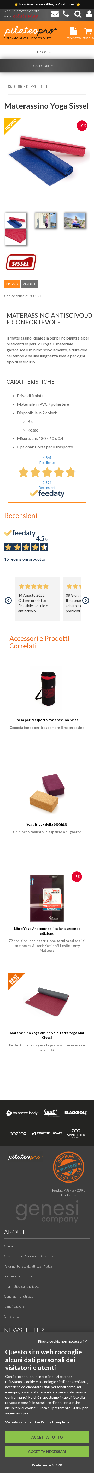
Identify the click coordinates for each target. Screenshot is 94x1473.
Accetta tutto (47, 1437)
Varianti (29, 284)
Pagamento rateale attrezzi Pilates (28, 1266)
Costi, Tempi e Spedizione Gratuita (28, 1256)
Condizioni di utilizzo (18, 1296)
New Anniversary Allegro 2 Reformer (47, 4)
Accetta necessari (47, 1451)
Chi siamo (11, 1316)
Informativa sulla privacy (21, 1286)
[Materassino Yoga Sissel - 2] (45, 220)
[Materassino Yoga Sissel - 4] (15, 237)
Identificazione (14, 1306)
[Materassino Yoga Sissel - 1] (15, 220)
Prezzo (12, 284)
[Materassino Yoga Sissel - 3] (74, 220)
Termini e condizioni (18, 1276)
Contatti (10, 1246)
